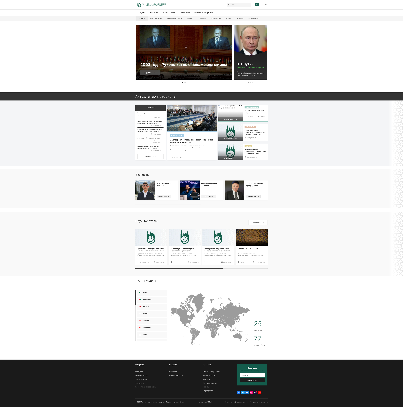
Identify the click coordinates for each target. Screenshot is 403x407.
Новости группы (156, 18)
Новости (142, 18)
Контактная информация (203, 13)
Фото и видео (185, 13)
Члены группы (154, 13)
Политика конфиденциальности (236, 402)
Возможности (216, 18)
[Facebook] (238, 392)
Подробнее (150, 156)
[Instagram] (251, 392)
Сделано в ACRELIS (205, 402)
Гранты (189, 18)
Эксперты (239, 18)
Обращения (201, 18)
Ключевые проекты (174, 18)
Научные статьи (254, 18)
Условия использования (259, 402)
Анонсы (228, 18)
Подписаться (252, 380)
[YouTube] (259, 392)
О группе (141, 13)
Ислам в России (169, 13)
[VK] (247, 392)
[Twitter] (243, 392)
